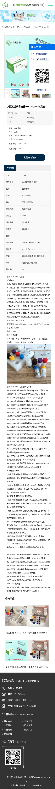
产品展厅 (28, 27)
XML (26, 781)
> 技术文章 (27, 725)
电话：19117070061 (17, 694)
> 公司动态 (7, 725)
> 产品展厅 (7, 730)
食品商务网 (36, 785)
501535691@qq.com (23, 700)
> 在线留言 (7, 734)
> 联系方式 (27, 730)
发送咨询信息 (30, 157)
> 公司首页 (7, 721)
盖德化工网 (24, 785)
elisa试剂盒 (38, 27)
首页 (19, 27)
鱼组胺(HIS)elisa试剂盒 (15, 667)
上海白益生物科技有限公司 (15, 777)
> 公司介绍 (27, 721)
